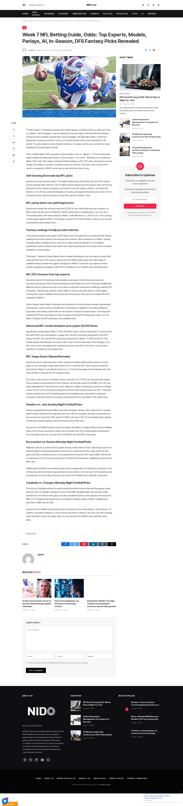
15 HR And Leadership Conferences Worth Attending (146, 135)
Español (152, 14)
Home (25, 14)
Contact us (84, 778)
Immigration (79, 14)
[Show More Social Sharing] (159, 50)
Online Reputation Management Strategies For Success (145, 122)
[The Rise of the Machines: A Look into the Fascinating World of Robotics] (124, 734)
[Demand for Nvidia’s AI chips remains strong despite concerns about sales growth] (101, 588)
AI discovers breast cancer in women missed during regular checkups (36, 604)
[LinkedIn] (13, 142)
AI (143, 14)
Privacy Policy (138, 215)
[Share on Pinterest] (154, 50)
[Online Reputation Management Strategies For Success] (125, 123)
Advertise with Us (66, 778)
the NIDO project (105, 785)
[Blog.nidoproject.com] (91, 5)
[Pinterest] (13, 148)
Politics (107, 14)
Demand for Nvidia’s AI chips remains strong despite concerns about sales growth (101, 604)
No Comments (55, 50)
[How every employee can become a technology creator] (69, 588)
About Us (49, 778)
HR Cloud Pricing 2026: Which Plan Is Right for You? (140, 98)
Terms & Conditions (137, 778)
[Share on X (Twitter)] (150, 50)
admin (32, 50)
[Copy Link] (13, 161)
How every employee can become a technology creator (67, 604)
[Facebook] (13, 129)
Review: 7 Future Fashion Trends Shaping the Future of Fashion (145, 703)
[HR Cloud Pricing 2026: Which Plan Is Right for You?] (140, 77)
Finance (95, 14)
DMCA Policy (100, 778)
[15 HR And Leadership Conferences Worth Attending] (125, 138)
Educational (125, 93)
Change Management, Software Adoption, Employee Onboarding (146, 150)
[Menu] (24, 5)
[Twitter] (13, 135)
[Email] (13, 155)
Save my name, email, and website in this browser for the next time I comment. (58, 663)
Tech (134, 14)
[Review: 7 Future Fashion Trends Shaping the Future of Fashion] (124, 706)
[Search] (143, 5)
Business (49, 14)
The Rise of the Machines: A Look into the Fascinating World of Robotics (144, 732)
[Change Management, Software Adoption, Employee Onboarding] (125, 151)
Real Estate (36, 13)
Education (122, 14)
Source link (31, 533)
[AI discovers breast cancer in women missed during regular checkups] (36, 588)
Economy (63, 14)
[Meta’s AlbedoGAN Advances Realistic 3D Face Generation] (124, 720)
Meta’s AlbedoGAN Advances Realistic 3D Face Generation (144, 717)
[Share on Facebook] (146, 50)
